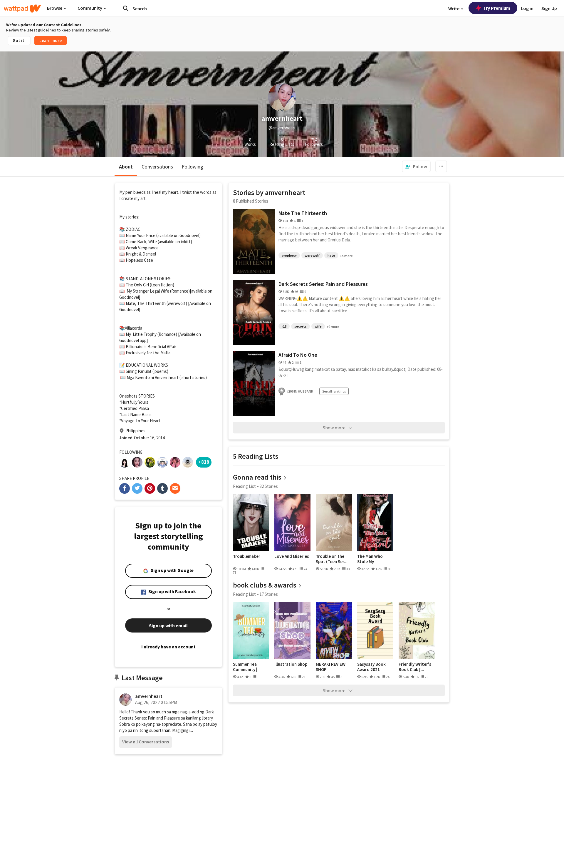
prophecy (289, 255)
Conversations (157, 166)
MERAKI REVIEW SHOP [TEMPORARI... (330, 667)
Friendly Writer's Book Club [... (415, 667)
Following (192, 166)
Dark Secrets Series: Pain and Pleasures (323, 284)
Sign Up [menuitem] (549, 8)
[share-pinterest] (150, 488)
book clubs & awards (264, 585)
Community (90, 8)
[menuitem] (416, 166)
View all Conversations (145, 742)
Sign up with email (168, 625)
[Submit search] (125, 8)
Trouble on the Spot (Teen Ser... (332, 559)
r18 (284, 326)
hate (331, 255)
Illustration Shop (290, 664)
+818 (203, 461)
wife (318, 326)
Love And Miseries (291, 556)
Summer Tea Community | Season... (245, 667)
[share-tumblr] (162, 488)
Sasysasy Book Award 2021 (371, 667)
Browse (55, 8)
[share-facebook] (124, 488)
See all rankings (334, 391)
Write (454, 8)
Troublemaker (246, 556)
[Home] (22, 8)
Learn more (50, 40)
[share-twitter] (137, 488)
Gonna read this (257, 477)
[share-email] (175, 488)
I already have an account (168, 647)
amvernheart (148, 696)
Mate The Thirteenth (302, 213)
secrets (300, 326)
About (126, 166)
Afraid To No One (297, 354)
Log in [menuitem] (527, 8)
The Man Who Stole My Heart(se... (370, 559)
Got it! (19, 40)
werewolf (312, 255)
